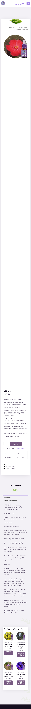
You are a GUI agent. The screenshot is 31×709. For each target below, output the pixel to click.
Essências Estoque (18, 27)
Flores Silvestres (20, 448)
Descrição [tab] (7, 497)
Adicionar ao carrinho (16, 443)
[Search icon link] (24, 4)
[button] (24, 37)
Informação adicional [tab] (11, 500)
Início (10, 27)
